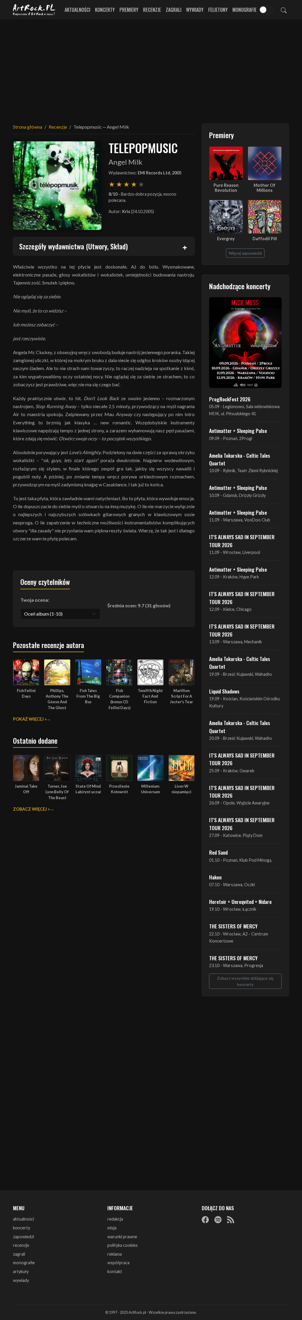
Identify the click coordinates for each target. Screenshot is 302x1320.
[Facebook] (205, 1219)
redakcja (115, 1218)
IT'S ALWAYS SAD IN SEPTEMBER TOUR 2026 (242, 540)
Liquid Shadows (224, 691)
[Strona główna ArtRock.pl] (34, 9)
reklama (114, 1254)
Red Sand (218, 852)
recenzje (21, 1245)
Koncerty (105, 9)
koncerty (21, 1227)
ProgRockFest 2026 (229, 399)
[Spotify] (217, 1219)
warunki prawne (122, 1236)
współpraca (118, 1262)
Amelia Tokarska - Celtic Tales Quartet (239, 459)
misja (111, 1227)
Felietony (218, 9)
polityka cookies (122, 1245)
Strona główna (27, 127)
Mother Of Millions (264, 188)
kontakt (114, 1271)
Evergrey (226, 238)
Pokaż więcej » (30, 719)
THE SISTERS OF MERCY (233, 926)
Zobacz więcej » (31, 809)
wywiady (21, 1280)
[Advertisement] (151, 68)
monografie (24, 1262)
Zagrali (173, 9)
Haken (215, 877)
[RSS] (230, 1219)
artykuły (21, 1271)
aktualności (23, 1218)
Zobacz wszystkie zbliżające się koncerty (245, 981)
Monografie (244, 9)
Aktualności (77, 9)
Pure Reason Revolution (226, 188)
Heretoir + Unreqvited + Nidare (240, 901)
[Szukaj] (283, 10)
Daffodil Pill (264, 238)
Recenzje (152, 9)
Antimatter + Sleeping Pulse (238, 430)
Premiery (128, 9)
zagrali (19, 1254)
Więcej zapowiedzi (245, 253)
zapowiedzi (23, 1236)
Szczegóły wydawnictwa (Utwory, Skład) (73, 246)
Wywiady (194, 9)
